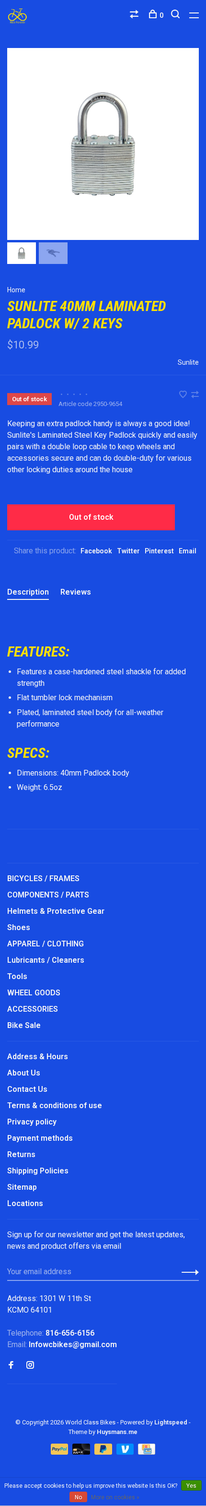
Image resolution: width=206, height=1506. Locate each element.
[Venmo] (126, 1452)
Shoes (18, 927)
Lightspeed (170, 1422)
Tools (17, 976)
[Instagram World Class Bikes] (30, 1365)
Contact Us (27, 1089)
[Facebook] (11, 1365)
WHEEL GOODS (33, 992)
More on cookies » (115, 1497)
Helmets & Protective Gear (55, 911)
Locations (25, 1203)
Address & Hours (37, 1056)
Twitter (128, 551)
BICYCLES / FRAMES (43, 878)
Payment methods (40, 1138)
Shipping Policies (38, 1170)
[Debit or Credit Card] (82, 1452)
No (78, 1497)
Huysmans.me (117, 1431)
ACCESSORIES (32, 1009)
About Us (23, 1072)
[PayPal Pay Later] (104, 1452)
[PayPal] (60, 1452)
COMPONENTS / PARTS (48, 894)
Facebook (96, 551)
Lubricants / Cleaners (45, 960)
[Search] (176, 15)
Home (16, 290)
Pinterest (159, 551)
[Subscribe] (187, 1271)
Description (28, 592)
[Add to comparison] (195, 395)
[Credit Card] (146, 1452)
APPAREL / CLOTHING (45, 943)
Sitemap (22, 1187)
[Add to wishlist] (184, 395)
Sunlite (188, 362)
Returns (21, 1154)
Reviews (75, 592)
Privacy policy (32, 1121)
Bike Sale (24, 1025)
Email (187, 551)
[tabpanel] (103, 144)
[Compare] (135, 15)
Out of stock (91, 517)
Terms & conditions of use (54, 1105)
